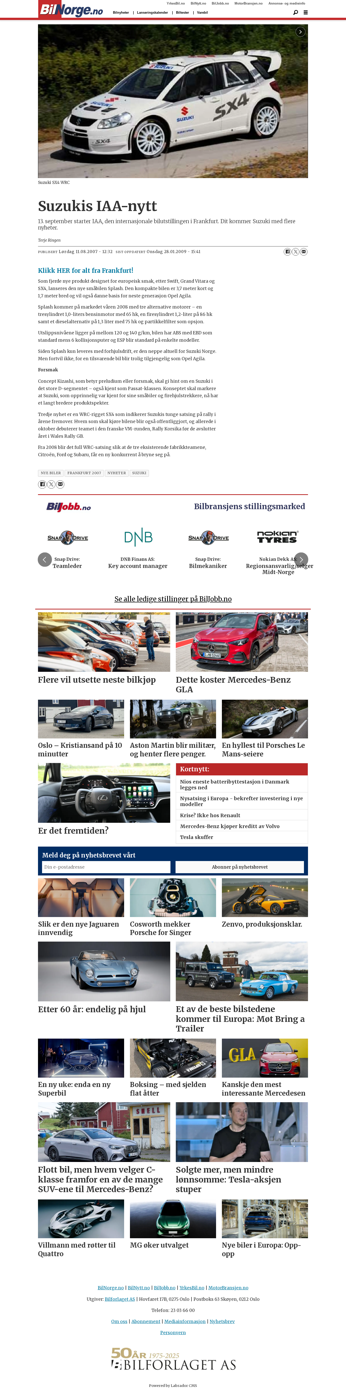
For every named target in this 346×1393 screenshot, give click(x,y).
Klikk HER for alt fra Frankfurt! (85, 270)
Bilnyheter (121, 12)
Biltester (182, 12)
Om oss (119, 1321)
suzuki (139, 473)
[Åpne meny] (305, 12)
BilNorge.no (111, 1288)
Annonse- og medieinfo (286, 3)
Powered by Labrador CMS (173, 1385)
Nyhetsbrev (222, 1321)
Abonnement (145, 1321)
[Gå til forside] (70, 9)
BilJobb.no (220, 3)
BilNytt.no (198, 3)
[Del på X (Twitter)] (295, 252)
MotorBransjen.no (249, 3)
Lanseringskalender (152, 12)
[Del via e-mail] (303, 252)
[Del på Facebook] (287, 252)
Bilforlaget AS (120, 1299)
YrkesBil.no (176, 3)
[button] (45, 559)
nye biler (51, 473)
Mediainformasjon (185, 1321)
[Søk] (296, 13)
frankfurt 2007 (84, 473)
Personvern (173, 1332)
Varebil (202, 12)
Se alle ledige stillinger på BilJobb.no (173, 599)
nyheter (116, 473)
